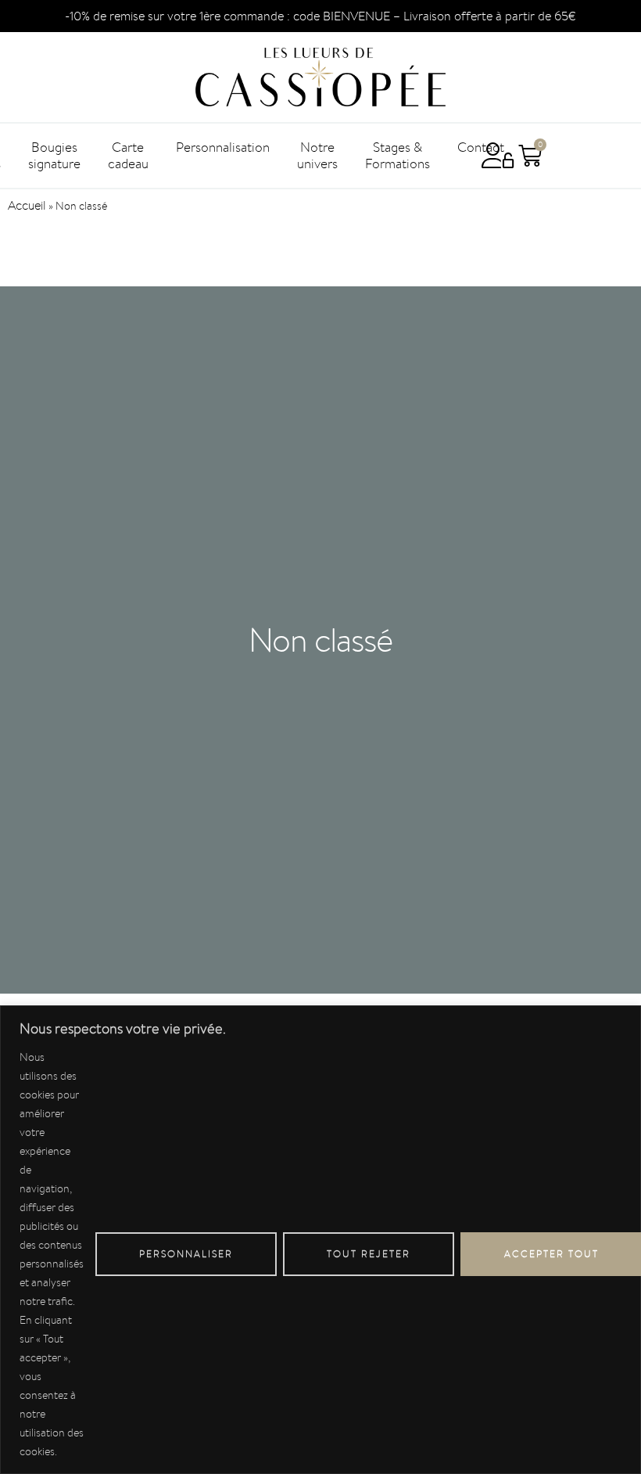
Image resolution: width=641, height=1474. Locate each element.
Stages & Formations (397, 155)
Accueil (27, 205)
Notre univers (317, 155)
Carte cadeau (128, 155)
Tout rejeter (368, 1254)
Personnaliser (186, 1254)
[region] (320, 1239)
